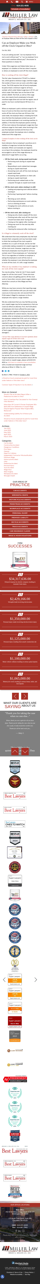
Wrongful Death (9, 476)
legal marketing (16, 1268)
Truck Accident (9, 467)
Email (17, 1)
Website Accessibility (16, 1274)
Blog (25, 36)
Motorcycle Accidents (20, 499)
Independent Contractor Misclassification (18, 455)
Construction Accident (11, 445)
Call (12, 1)
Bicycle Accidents (20, 522)
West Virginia (8, 472)
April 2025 (7, 434)
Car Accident (8, 443)
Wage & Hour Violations (20, 535)
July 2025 (7, 428)
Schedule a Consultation (20, 9)
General (31, 36)
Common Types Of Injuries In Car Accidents (17, 385)
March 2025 (8, 436)
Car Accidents (20, 490)
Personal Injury (9, 465)
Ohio (5, 461)
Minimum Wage (9, 457)
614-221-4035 (20, 6)
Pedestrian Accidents (20, 504)
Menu (31, 1)
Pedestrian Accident (11, 463)
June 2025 (7, 430)
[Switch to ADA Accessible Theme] (2, 1277)
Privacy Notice (29, 1272)
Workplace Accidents (20, 508)
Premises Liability (20, 517)
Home (7, 1)
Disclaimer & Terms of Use (14, 1272)
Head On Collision (10, 453)
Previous (6, 980)
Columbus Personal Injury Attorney (12, 36)
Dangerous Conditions (11, 447)
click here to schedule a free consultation (22, 362)
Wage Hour (8, 469)
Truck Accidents (20, 526)
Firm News (7, 449)
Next (34, 980)
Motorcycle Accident (11, 459)
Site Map (27, 1274)
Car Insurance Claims (20, 531)
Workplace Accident (11, 474)
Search (22, 1)
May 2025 (7, 432)
